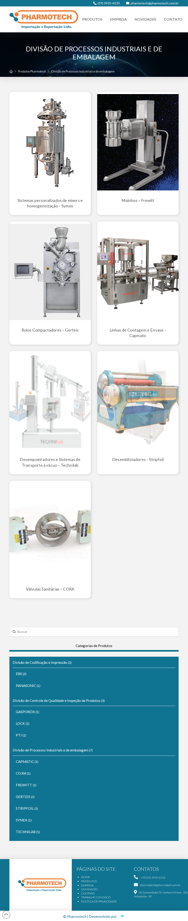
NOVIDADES (89, 889)
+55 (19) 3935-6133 (152, 877)
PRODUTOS (89, 881)
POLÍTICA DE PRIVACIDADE (99, 901)
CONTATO (88, 893)
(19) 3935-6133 (109, 3)
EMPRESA (87, 885)
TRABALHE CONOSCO (96, 897)
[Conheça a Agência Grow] (121, 916)
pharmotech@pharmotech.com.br (155, 3)
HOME (85, 877)
